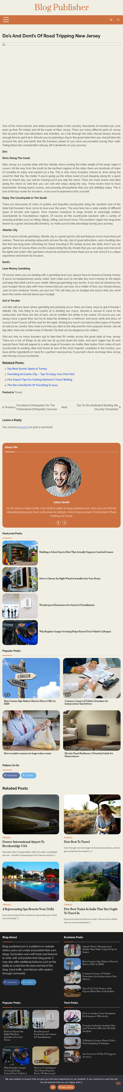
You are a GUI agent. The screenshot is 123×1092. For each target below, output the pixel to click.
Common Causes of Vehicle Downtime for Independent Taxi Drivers (86, 703)
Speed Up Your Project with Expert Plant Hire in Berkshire (98, 990)
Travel (18, 392)
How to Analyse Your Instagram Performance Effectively (98, 1015)
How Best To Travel (77, 842)
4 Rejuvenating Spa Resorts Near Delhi (28, 909)
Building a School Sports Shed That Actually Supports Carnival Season (76, 552)
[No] (118, 1083)
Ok (53, 1087)
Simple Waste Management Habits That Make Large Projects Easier (99, 949)
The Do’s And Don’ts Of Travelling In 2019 (32, 385)
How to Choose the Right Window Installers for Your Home (70, 578)
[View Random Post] (111, 19)
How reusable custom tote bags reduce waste (27, 753)
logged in (23, 427)
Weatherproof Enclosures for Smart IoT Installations (66, 605)
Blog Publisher (61, 7)
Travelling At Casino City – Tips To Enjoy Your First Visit (40, 374)
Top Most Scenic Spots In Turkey (27, 368)
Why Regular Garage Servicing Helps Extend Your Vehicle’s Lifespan (75, 631)
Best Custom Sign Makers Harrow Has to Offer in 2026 (30, 703)
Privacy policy (66, 1087)
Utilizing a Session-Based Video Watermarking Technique (98, 1042)
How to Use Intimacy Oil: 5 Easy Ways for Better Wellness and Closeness (45, 1072)
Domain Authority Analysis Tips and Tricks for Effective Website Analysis (99, 1028)
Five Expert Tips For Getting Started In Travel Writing (39, 379)
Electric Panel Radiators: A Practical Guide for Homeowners (89, 755)
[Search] (118, 19)
